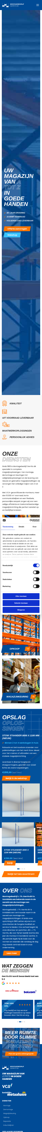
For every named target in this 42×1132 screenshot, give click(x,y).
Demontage (8, 1109)
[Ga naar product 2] (20, 868)
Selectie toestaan (21, 603)
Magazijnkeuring (9, 1113)
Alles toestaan (21, 596)
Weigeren (21, 610)
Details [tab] (21, 527)
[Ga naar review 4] (24, 1021)
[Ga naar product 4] (24, 868)
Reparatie (7, 1121)
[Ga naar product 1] (18, 868)
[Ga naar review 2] (19, 1021)
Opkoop (6, 1117)
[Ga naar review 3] (22, 1021)
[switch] (36, 572)
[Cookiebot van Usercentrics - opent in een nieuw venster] (29, 520)
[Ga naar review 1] (17, 1021)
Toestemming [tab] (8, 527)
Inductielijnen (8, 1125)
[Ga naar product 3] (22, 868)
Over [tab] (34, 527)
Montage (6, 1105)
